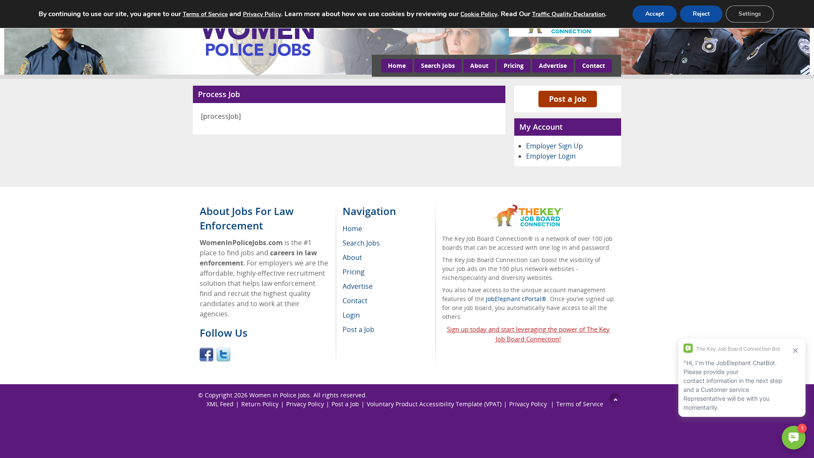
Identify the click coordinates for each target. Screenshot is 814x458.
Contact (593, 65)
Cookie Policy (478, 14)
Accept (654, 14)
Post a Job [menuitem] (358, 329)
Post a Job (567, 99)
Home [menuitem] (352, 228)
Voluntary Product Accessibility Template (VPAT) (434, 404)
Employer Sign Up (554, 146)
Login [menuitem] (351, 315)
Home (397, 65)
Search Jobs (438, 65)
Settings (750, 14)
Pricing (514, 65)
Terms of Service (579, 404)
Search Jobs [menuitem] (361, 243)
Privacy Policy (305, 404)
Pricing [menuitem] (354, 271)
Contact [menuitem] (355, 300)
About (479, 65)
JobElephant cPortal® (516, 299)
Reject (701, 14)
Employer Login (551, 156)
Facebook (206, 354)
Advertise (553, 65)
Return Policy (260, 404)
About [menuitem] (352, 257)
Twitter (223, 354)
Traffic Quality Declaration (568, 14)
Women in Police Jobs (279, 395)
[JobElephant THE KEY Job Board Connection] (528, 208)
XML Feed (220, 404)
